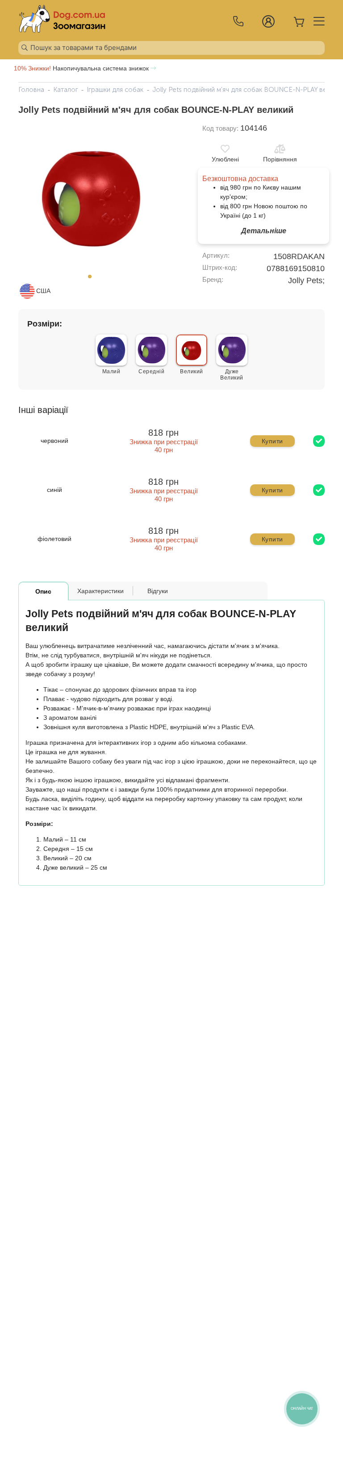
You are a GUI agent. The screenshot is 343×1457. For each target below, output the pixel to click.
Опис (43, 591)
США (43, 290)
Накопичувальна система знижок (82, 68)
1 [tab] (92, 279)
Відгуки (157, 590)
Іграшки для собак (115, 90)
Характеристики (100, 590)
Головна (31, 90)
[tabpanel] (92, 196)
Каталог (65, 90)
